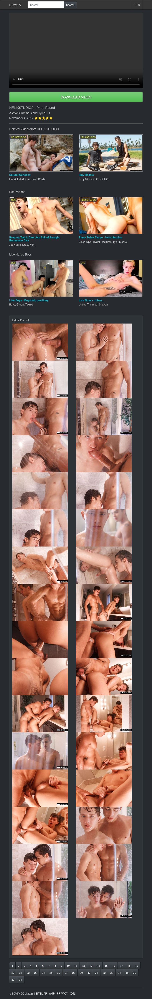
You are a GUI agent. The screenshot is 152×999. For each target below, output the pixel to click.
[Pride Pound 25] (44, 788)
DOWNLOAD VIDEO (76, 97)
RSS (137, 5)
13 (91, 965)
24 (43, 972)
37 (12, 980)
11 (75, 965)
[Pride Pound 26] (108, 788)
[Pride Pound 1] (44, 342)
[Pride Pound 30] (108, 862)
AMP (52, 993)
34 (119, 972)
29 (81, 972)
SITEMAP (41, 993)
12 (83, 965)
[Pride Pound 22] (108, 713)
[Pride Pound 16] (108, 602)
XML (72, 993)
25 (50, 972)
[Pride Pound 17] (44, 639)
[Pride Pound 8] (108, 453)
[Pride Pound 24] (108, 751)
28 (73, 972)
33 (111, 972)
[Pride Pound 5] (44, 416)
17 (121, 965)
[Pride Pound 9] (44, 490)
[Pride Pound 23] (44, 751)
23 (35, 972)
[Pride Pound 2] (108, 342)
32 (104, 972)
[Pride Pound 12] (108, 528)
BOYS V (15, 4)
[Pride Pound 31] (44, 899)
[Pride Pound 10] (108, 490)
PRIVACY (62, 993)
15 (106, 965)
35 (126, 972)
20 (12, 972)
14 (98, 965)
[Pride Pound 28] (108, 825)
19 (136, 965)
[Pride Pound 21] (44, 713)
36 (134, 972)
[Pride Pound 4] (108, 379)
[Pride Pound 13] (44, 565)
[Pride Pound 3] (44, 379)
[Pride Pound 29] (44, 862)
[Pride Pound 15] (44, 602)
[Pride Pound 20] (108, 676)
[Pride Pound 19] (44, 676)
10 (68, 965)
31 (96, 972)
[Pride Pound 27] (44, 825)
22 (28, 972)
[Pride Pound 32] (108, 899)
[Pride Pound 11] (44, 528)
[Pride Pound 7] (44, 453)
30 (88, 972)
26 (58, 972)
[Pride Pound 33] (44, 936)
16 (113, 965)
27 (66, 972)
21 (20, 972)
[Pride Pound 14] (108, 565)
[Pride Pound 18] (108, 639)
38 (20, 980)
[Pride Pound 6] (108, 416)
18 (129, 965)
